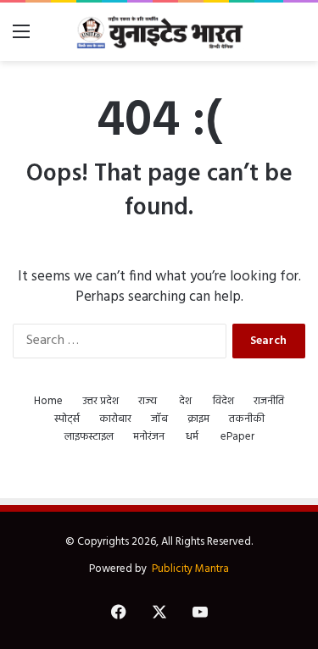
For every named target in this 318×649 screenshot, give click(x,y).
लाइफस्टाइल (89, 437)
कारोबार (115, 419)
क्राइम (198, 419)
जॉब (159, 419)
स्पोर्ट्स (67, 419)
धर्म (192, 437)
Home (48, 401)
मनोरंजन (149, 437)
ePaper (237, 437)
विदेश (223, 401)
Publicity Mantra (190, 569)
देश (185, 401)
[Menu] (21, 38)
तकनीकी (247, 419)
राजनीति (269, 401)
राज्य (147, 401)
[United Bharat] (159, 31)
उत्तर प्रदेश (100, 401)
